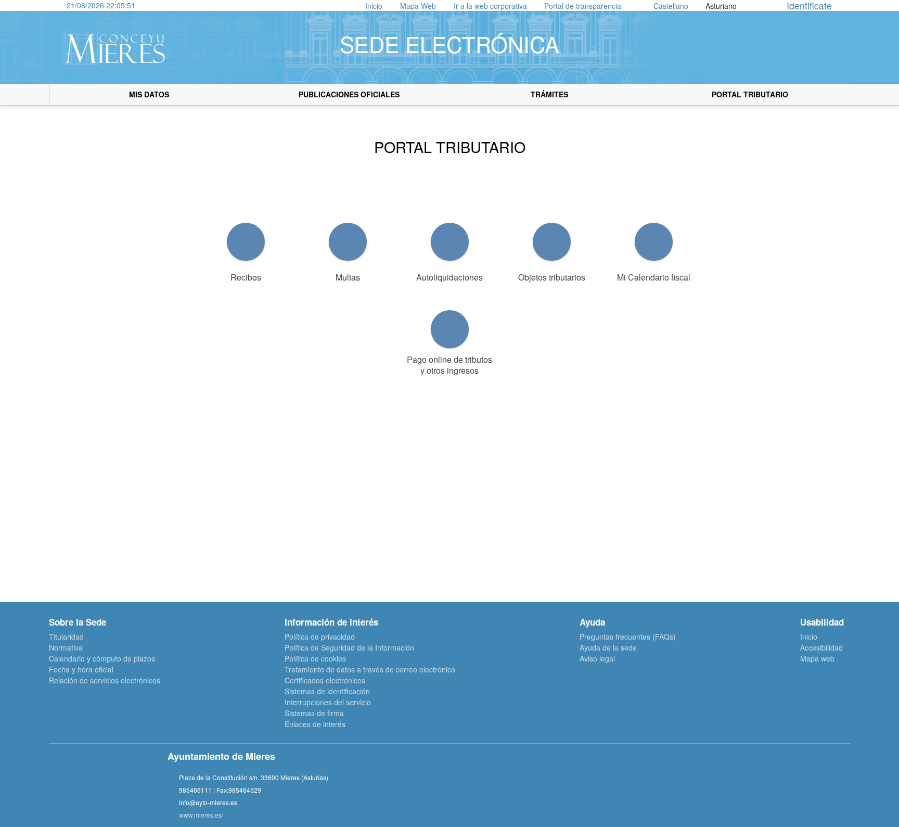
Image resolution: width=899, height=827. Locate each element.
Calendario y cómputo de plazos (102, 658)
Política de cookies (315, 658)
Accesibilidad (821, 647)
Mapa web (817, 658)
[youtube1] (663, 790)
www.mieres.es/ (201, 814)
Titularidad (66, 636)
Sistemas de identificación (327, 691)
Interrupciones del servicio (328, 702)
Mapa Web (418, 5)
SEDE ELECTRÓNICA (449, 43)
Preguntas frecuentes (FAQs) (628, 636)
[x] (637, 790)
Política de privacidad (320, 636)
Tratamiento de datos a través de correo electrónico (370, 669)
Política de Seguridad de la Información (349, 647)
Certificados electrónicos (325, 680)
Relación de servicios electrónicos (104, 680)
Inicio (373, 5)
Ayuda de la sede (608, 647)
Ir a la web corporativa (490, 5)
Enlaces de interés (315, 724)
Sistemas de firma (314, 713)
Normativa (66, 647)
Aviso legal (597, 658)
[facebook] (610, 790)
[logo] (114, 47)
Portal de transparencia (582, 5)
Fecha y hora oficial (81, 669)
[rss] (689, 790)
